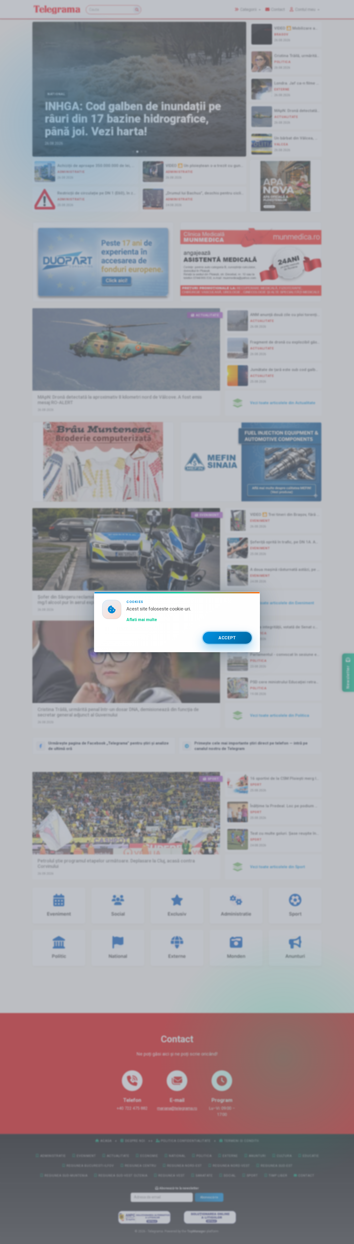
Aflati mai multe (141, 619)
